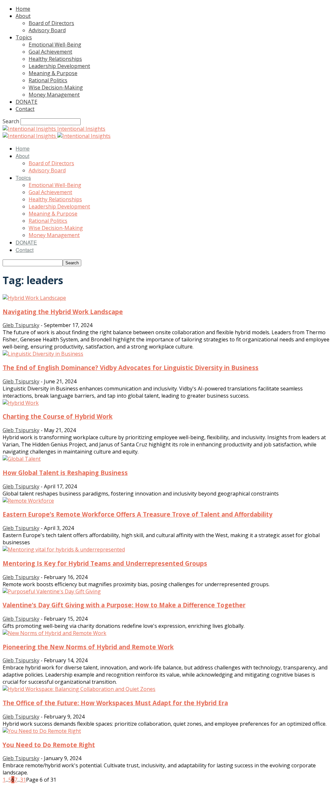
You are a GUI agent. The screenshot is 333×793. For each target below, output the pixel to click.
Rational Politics (48, 80)
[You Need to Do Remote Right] (42, 730)
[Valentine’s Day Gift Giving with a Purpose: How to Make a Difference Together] (52, 591)
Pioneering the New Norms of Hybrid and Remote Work (88, 647)
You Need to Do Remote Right (49, 745)
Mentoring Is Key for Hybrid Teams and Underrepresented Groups (105, 563)
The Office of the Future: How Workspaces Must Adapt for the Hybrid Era (115, 703)
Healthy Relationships (55, 58)
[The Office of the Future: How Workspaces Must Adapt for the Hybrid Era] (79, 689)
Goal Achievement (50, 51)
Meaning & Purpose (53, 73)
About (23, 16)
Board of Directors (51, 23)
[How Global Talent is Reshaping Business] (22, 458)
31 (23, 779)
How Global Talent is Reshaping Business (65, 473)
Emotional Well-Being (55, 44)
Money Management (54, 94)
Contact (25, 108)
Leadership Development (59, 66)
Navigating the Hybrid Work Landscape (63, 312)
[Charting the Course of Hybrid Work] (21, 402)
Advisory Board (47, 30)
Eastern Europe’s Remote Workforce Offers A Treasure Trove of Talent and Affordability (138, 514)
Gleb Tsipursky (21, 325)
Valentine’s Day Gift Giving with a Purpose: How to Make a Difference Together (124, 605)
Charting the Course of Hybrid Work (58, 416)
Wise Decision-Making (56, 87)
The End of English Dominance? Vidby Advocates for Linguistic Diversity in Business (131, 367)
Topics (24, 37)
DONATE (26, 101)
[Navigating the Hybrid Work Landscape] (34, 297)
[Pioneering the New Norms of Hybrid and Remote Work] (54, 633)
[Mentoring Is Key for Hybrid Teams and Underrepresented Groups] (64, 549)
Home (23, 8)
